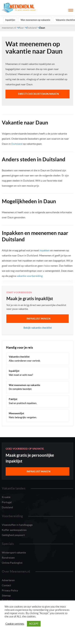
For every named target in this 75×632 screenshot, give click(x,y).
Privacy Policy (10, 590)
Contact (6, 585)
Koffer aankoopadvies (14, 529)
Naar (21, 27)
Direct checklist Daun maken (38, 93)
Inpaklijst (10, 20)
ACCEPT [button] (33, 623)
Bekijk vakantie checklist (37, 327)
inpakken (45, 250)
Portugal (7, 502)
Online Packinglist (12, 562)
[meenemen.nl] (19, 7)
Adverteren (8, 580)
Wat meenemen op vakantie (35, 20)
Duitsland (32, 27)
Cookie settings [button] (14, 623)
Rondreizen (8, 557)
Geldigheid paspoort (13, 535)
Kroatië (6, 497)
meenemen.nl (9, 27)
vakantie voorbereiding (30, 275)
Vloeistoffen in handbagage (17, 524)
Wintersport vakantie (14, 552)
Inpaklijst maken (38, 318)
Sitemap (6, 595)
